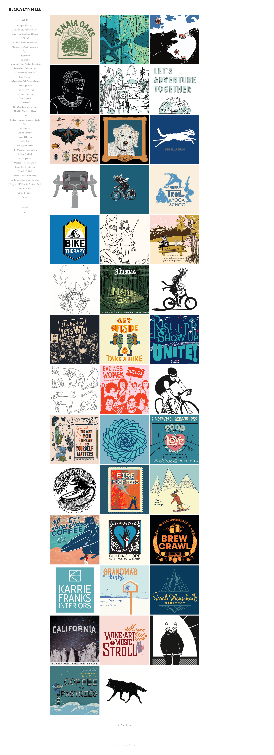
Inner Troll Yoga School (25, 72)
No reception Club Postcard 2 (25, 46)
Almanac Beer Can (25, 94)
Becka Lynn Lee (25, 9)
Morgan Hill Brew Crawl (25, 162)
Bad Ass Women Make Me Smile (25, 119)
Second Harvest (25, 137)
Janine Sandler (25, 132)
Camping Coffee (25, 85)
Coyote (25, 197)
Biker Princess (25, 98)
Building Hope (25, 158)
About (25, 207)
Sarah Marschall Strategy (25, 175)
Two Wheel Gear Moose (25, 68)
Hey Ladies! (25, 102)
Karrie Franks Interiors (25, 167)
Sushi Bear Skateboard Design (25, 34)
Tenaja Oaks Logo (25, 25)
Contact (25, 212)
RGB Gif (25, 38)
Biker (25, 124)
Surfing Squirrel (25, 154)
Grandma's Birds (25, 171)
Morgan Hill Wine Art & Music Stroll (25, 184)
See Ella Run (25, 59)
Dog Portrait (25, 55)
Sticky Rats (25, 141)
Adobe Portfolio (129, 745)
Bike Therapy (25, 77)
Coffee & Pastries (25, 192)
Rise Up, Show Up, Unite (25, 111)
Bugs (25, 51)
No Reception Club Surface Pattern (25, 81)
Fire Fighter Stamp (25, 145)
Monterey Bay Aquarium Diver (25, 29)
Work (25, 20)
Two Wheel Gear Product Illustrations (25, 64)
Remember (25, 128)
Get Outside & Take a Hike (25, 107)
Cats (25, 115)
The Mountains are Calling (25, 149)
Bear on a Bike (25, 188)
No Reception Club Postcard (25, 42)
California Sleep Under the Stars (25, 180)
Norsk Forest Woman (25, 89)
